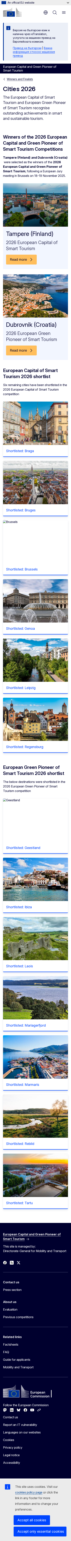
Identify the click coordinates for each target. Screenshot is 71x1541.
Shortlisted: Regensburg (24, 747)
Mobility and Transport (18, 1367)
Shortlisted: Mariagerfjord (26, 1025)
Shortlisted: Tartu (19, 1203)
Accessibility (11, 1463)
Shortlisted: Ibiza (19, 907)
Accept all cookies (31, 1520)
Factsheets (10, 1344)
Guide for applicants (16, 1360)
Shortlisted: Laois (19, 966)
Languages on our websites (22, 1432)
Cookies (8, 1440)
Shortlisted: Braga (20, 451)
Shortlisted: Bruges (21, 510)
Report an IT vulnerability (20, 1425)
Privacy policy (12, 1447)
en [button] (45, 12)
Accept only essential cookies (40, 1531)
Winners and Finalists (20, 79)
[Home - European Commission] (12, 12)
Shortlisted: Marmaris (22, 1085)
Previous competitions (18, 1317)
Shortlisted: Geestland (23, 848)
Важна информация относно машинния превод (34, 51)
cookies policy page (28, 1492)
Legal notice (11, 1455)
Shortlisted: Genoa (20, 628)
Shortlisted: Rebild (20, 1144)
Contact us (10, 1417)
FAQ (6, 1352)
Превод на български (27, 48)
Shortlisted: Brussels (22, 569)
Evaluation (10, 1309)
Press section (12, 1290)
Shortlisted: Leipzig (21, 688)
